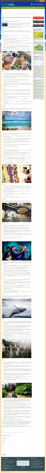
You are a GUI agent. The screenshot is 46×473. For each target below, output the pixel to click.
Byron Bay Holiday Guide (37, 70)
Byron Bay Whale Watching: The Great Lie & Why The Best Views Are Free (38, 86)
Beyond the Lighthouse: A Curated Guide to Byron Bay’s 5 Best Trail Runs (38, 83)
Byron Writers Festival (10, 399)
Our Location (34, 22)
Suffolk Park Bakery (18, 265)
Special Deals (20, 7)
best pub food (16, 423)
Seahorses (23, 80)
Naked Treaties (28, 79)
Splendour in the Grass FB (10, 358)
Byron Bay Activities (12, 14)
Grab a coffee (7, 201)
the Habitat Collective (12, 134)
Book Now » (42, 1)
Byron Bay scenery (15, 31)
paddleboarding (14, 188)
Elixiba (14, 287)
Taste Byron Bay (29, 96)
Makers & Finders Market (25, 233)
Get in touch (27, 426)
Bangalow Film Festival (18, 157)
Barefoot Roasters (22, 332)
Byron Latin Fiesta (12, 89)
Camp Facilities (14, 7)
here (42, 52)
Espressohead (20, 373)
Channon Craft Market (12, 281)
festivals (24, 31)
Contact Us (41, 7)
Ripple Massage (9, 369)
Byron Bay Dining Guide (37, 69)
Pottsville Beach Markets (16, 152)
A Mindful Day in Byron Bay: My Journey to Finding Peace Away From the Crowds (38, 96)
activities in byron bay (5, 432)
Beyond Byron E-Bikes (20, 410)
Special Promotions (36, 75)
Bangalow (12, 403)
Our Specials (34, 18)
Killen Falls (13, 93)
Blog (37, 7)
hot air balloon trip (16, 270)
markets (12, 75)
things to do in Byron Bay (21, 432)
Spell (8, 134)
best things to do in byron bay (13, 432)
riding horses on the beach (14, 80)
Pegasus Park (27, 80)
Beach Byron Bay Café (19, 38)
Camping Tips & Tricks (37, 71)
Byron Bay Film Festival (27, 73)
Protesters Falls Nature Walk (22, 227)
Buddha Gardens (15, 369)
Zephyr (4, 81)
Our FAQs (35, 25)
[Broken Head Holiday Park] (23, 4)
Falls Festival (15, 138)
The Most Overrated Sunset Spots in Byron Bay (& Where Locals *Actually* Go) (38, 93)
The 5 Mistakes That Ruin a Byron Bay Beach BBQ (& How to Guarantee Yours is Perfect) (38, 90)
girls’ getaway (15, 422)
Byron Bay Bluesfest (7, 261)
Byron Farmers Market (17, 76)
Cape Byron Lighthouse (10, 267)
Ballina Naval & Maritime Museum (8, 326)
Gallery (24, 7)
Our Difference (33, 7)
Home (2, 8)
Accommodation (7, 8)
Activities (28, 7)
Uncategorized (36, 76)
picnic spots (18, 193)
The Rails (22, 43)
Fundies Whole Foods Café (27, 365)
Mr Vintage (18, 134)
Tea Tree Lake (8, 279)
